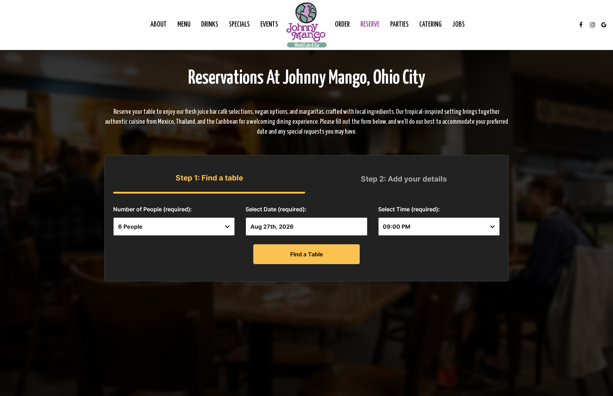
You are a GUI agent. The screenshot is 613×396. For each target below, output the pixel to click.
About (158, 24)
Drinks (209, 24)
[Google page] (603, 24)
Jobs (458, 24)
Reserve (370, 24)
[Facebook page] (581, 24)
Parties (399, 24)
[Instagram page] (592, 24)
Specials (239, 24)
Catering (430, 24)
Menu (183, 24)
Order (342, 24)
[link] (306, 25)
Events (269, 24)
